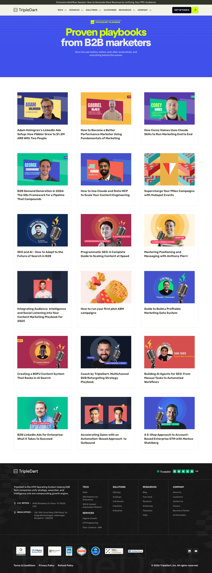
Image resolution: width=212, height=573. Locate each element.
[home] (25, 10)
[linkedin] (189, 551)
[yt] (195, 551)
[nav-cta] (181, 10)
